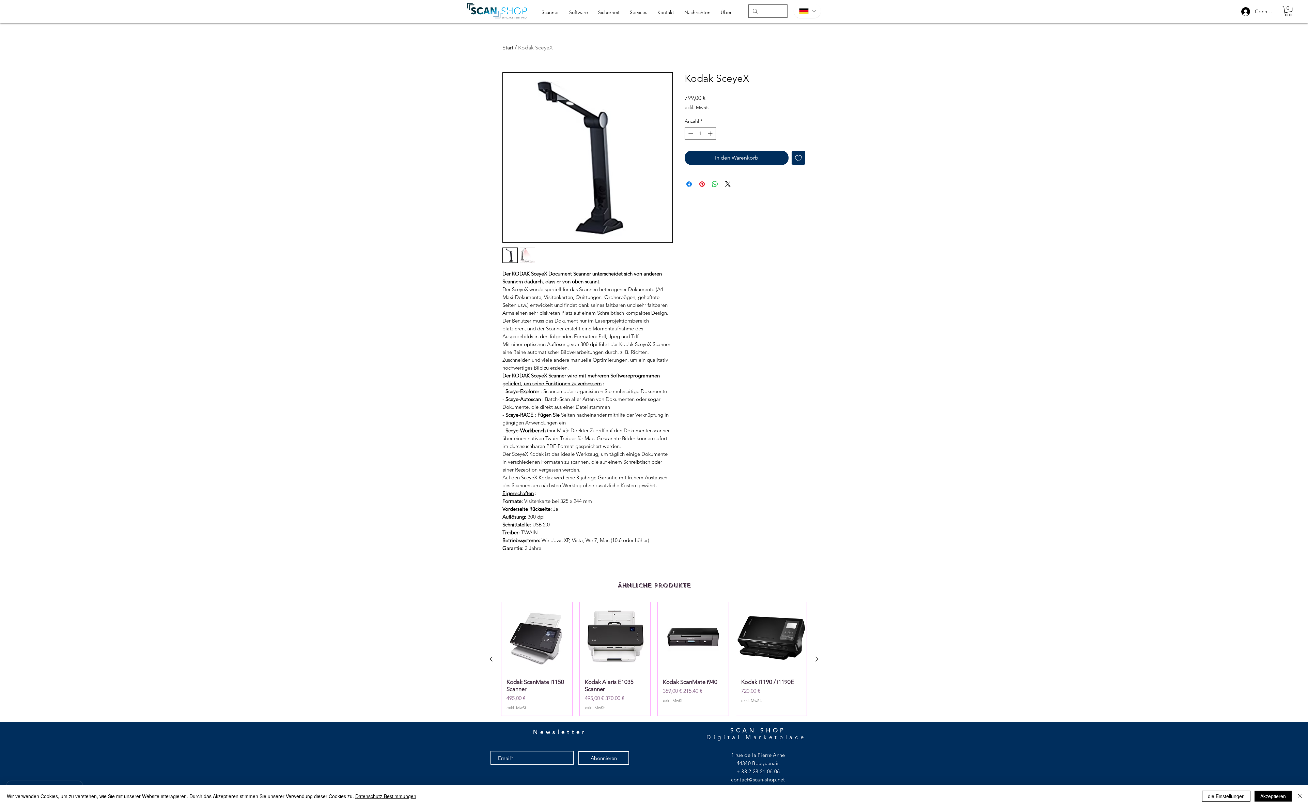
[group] (654, 658)
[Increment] (710, 133)
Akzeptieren (1273, 796)
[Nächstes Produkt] (817, 659)
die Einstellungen (1226, 796)
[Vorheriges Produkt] (491, 659)
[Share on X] (728, 184)
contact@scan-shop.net (758, 779)
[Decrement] (690, 133)
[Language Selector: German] (807, 11)
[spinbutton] (700, 133)
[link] (1288, 11)
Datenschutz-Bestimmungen (385, 796)
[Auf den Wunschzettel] (798, 158)
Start (507, 47)
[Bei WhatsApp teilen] (715, 184)
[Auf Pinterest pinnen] (702, 184)
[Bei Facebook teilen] (689, 184)
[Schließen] (1300, 796)
